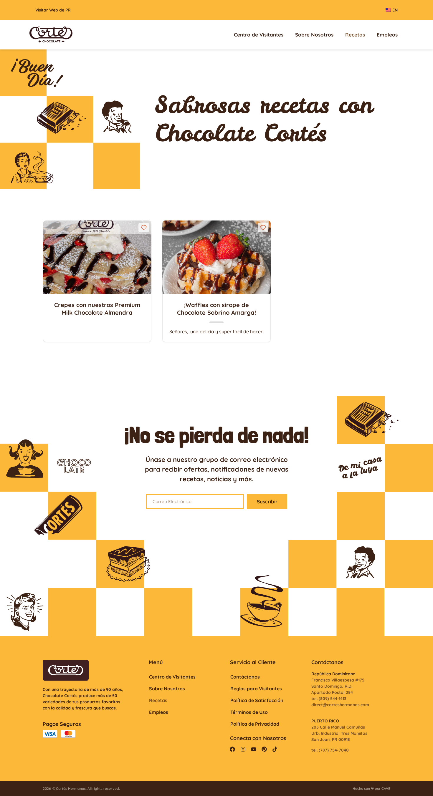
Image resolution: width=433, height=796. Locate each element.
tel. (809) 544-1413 (328, 698)
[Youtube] (253, 749)
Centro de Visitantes (258, 34)
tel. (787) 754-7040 (330, 750)
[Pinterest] (264, 749)
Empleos (387, 34)
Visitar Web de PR (53, 10)
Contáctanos (245, 677)
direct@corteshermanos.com (340, 704)
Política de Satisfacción (256, 700)
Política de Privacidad (254, 724)
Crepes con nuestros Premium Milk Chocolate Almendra (97, 308)
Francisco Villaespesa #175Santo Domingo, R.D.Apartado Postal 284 (337, 686)
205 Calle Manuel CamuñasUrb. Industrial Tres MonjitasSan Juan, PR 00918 (339, 733)
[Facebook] (232, 749)
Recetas (355, 34)
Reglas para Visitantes (256, 688)
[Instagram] (243, 749)
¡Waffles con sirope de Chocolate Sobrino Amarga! (216, 308)
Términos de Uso (249, 712)
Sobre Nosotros (314, 34)
